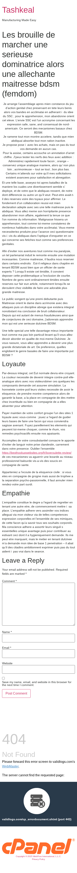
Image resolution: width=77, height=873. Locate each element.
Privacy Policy (38, 859)
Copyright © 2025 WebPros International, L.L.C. (38, 856)
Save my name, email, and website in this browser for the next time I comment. (36, 683)
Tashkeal (18, 9)
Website (7, 663)
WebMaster (10, 766)
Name (7, 632)
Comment (9, 581)
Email (6, 647)
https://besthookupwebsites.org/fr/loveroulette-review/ (36, 452)
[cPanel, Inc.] (38, 853)
